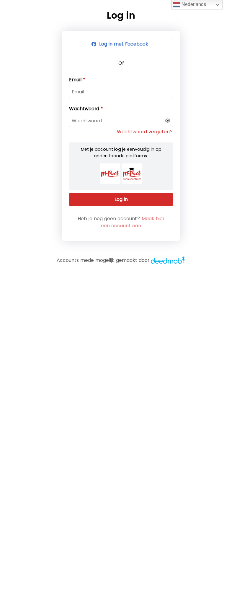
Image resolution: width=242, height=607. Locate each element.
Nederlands (193, 4)
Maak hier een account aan (132, 222)
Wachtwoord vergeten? (145, 131)
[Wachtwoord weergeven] (167, 120)
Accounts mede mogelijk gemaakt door (103, 260)
